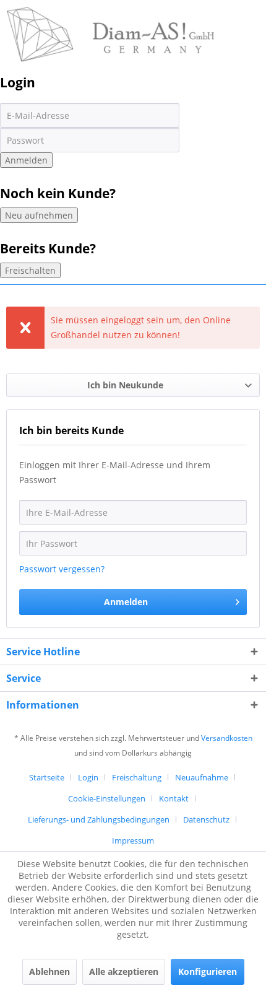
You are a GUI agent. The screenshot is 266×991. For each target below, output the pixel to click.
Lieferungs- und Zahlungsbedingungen (98, 819)
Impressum (133, 840)
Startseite (46, 777)
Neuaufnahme (201, 777)
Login (88, 777)
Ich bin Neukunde (125, 385)
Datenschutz (206, 819)
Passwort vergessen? (62, 569)
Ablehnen (49, 971)
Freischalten (30, 270)
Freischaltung (136, 777)
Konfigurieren (207, 971)
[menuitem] (51, 777)
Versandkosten (226, 738)
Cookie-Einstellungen (106, 798)
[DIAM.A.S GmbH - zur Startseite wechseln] (110, 17)
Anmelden (26, 160)
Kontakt (174, 798)
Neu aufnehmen (39, 215)
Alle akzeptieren (123, 971)
